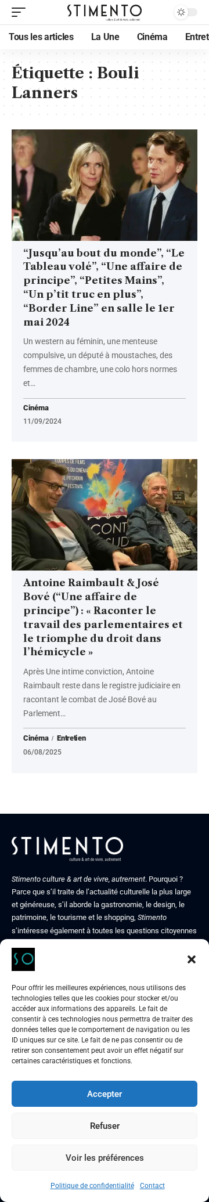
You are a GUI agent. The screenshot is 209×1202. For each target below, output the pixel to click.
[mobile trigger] (21, 12)
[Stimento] (104, 12)
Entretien (71, 738)
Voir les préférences (105, 1158)
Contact (152, 1186)
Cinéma (35, 408)
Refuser (105, 1126)
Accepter (104, 1094)
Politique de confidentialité (92, 1186)
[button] (191, 959)
